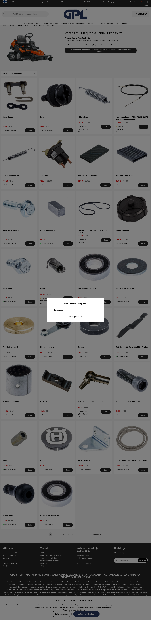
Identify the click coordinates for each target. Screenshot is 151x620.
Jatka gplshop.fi (75, 317)
